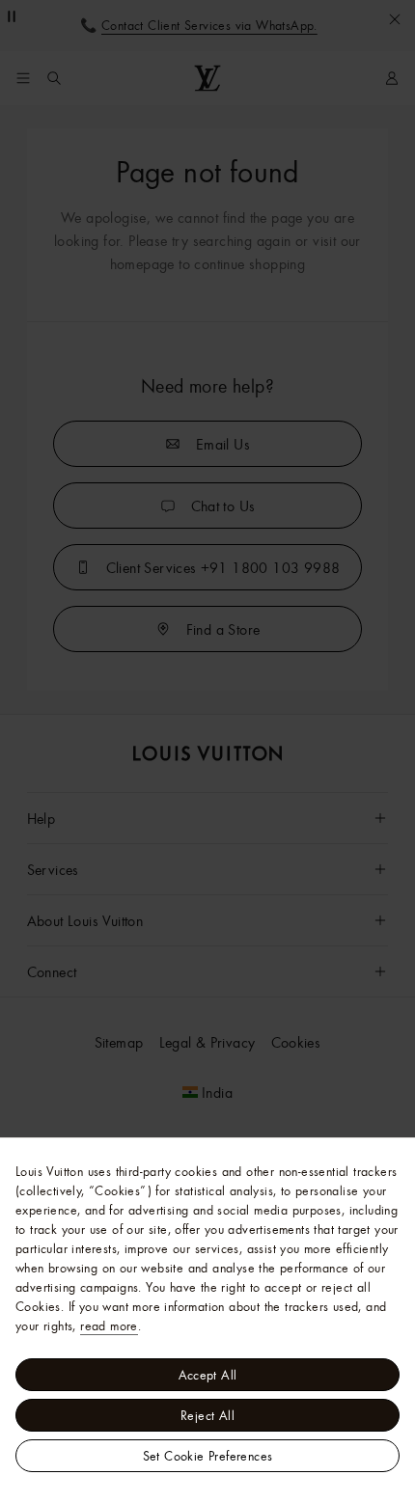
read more (109, 1325)
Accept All (208, 1374)
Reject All (207, 1415)
